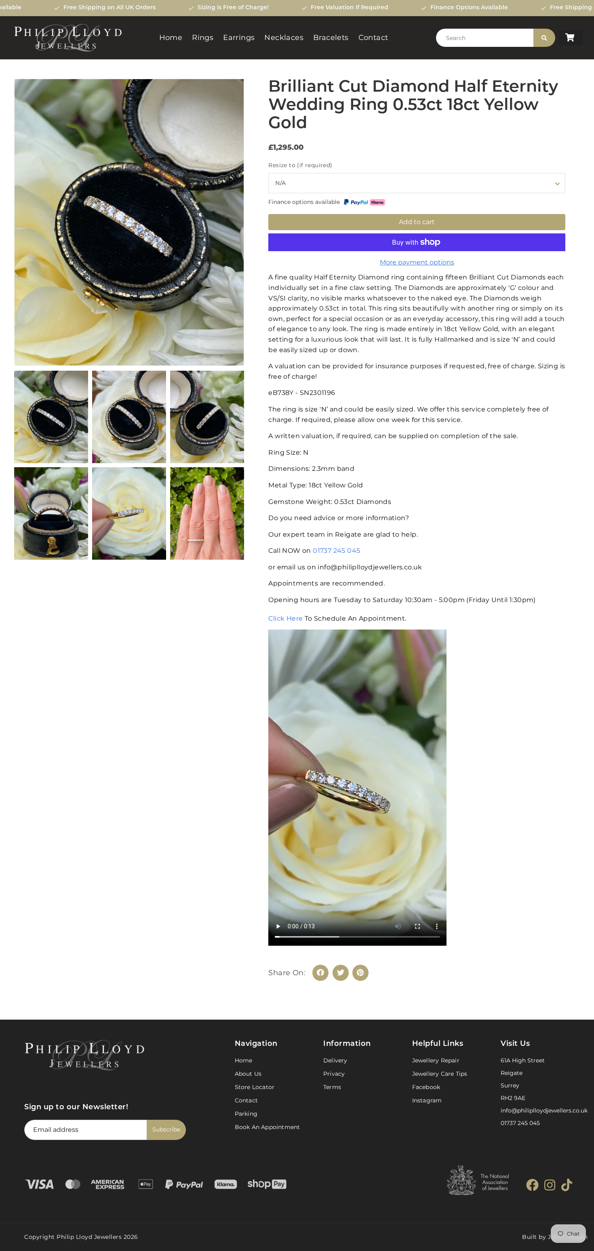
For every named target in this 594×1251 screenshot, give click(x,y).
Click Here (286, 618)
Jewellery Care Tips (440, 1073)
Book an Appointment (267, 1127)
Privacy (334, 1073)
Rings (202, 37)
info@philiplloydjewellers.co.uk (544, 1110)
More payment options (417, 262)
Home (171, 37)
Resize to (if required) (300, 165)
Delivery (335, 1060)
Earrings (239, 37)
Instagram (427, 1100)
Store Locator (255, 1087)
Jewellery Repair (435, 1060)
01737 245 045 (336, 550)
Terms (332, 1087)
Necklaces (283, 37)
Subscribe (166, 1129)
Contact (373, 37)
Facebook (426, 1087)
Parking (246, 1113)
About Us (248, 1073)
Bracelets (331, 37)
